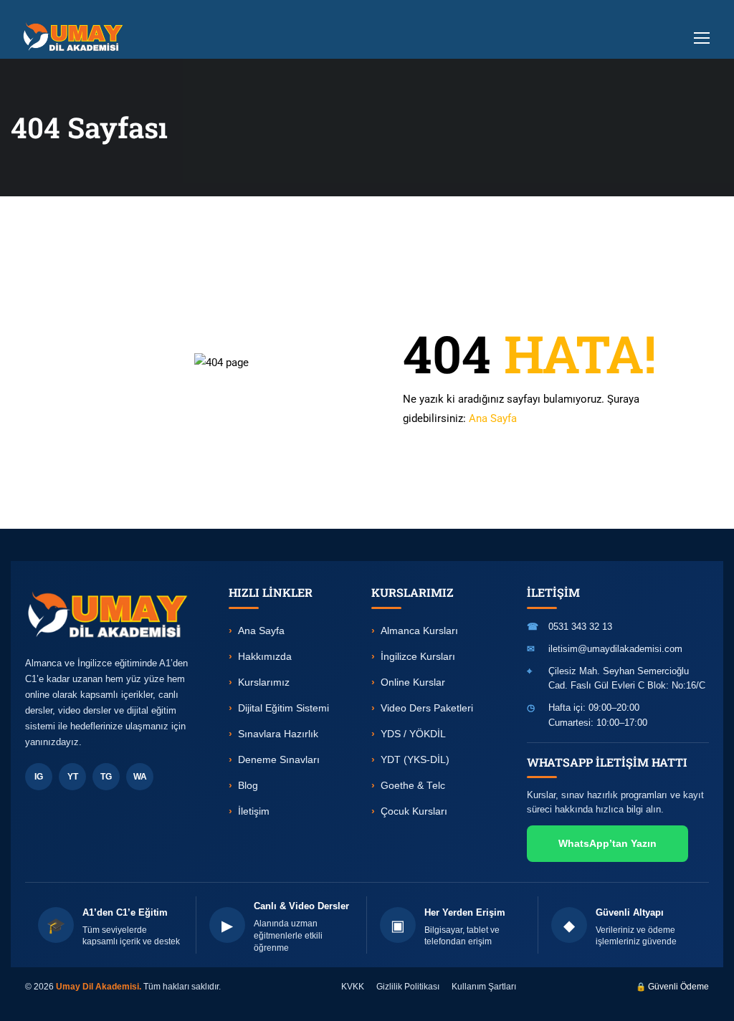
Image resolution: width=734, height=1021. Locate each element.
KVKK (352, 986)
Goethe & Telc (413, 785)
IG (38, 777)
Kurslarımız (264, 682)
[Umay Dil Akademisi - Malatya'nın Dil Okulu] (76, 37)
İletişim (254, 811)
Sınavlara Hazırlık (278, 734)
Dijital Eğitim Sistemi (283, 708)
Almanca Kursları (419, 630)
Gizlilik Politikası (407, 986)
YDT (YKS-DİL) (415, 759)
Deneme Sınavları (279, 759)
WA (140, 777)
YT (72, 777)
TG (106, 777)
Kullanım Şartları (484, 986)
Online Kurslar (413, 682)
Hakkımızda (265, 656)
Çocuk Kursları (414, 811)
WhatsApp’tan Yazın (607, 843)
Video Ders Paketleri (427, 708)
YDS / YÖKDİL (413, 734)
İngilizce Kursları (418, 656)
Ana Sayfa (493, 418)
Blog (248, 785)
